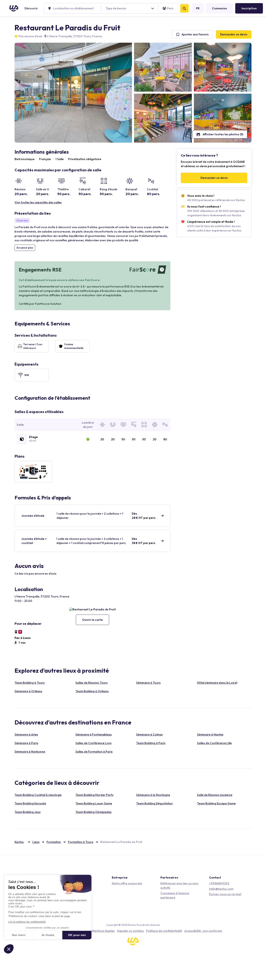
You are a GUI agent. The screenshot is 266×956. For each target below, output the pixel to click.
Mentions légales (103, 931)
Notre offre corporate (127, 883)
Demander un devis (233, 34)
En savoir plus (25, 247)
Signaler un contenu (130, 931)
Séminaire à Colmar (149, 734)
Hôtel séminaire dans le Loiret (217, 683)
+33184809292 (219, 883)
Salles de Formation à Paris (94, 751)
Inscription (249, 8)
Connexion (219, 8)
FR (198, 8)
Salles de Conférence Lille (214, 743)
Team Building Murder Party (94, 795)
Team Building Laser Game (93, 803)
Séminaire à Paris (26, 743)
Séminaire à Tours (148, 683)
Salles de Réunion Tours (91, 683)
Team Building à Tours (30, 683)
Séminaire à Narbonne (30, 751)
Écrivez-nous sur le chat (225, 894)
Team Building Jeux (28, 812)
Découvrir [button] (31, 8)
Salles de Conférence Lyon (93, 743)
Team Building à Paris (150, 743)
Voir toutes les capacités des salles (38, 202)
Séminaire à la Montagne (153, 795)
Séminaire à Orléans (28, 691)
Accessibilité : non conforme (203, 931)
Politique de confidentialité (164, 931)
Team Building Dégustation (154, 803)
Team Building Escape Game (216, 803)
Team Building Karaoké (30, 803)
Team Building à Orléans (92, 691)
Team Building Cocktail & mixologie (38, 795)
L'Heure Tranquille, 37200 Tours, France (74, 36)
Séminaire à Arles (26, 734)
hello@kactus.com (221, 889)
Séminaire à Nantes (210, 734)
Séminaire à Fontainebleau (93, 734)
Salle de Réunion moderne (214, 795)
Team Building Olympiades (93, 812)
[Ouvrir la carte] (92, 609)
